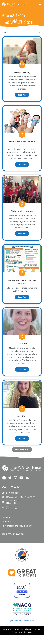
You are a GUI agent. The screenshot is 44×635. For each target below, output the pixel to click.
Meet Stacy (22, 416)
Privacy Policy (17, 632)
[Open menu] (40, 4)
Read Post (23, 95)
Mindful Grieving (22, 72)
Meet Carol (22, 343)
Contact (7, 521)
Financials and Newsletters (17, 525)
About (6, 517)
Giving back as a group (22, 211)
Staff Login (28, 632)
